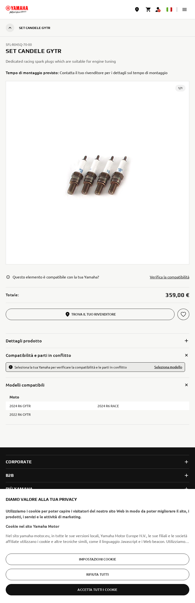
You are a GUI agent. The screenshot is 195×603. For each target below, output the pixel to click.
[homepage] (17, 9)
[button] (184, 9)
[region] (97, 546)
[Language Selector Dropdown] (169, 9)
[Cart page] (148, 9)
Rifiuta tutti (97, 574)
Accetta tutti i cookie (97, 589)
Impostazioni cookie (97, 559)
